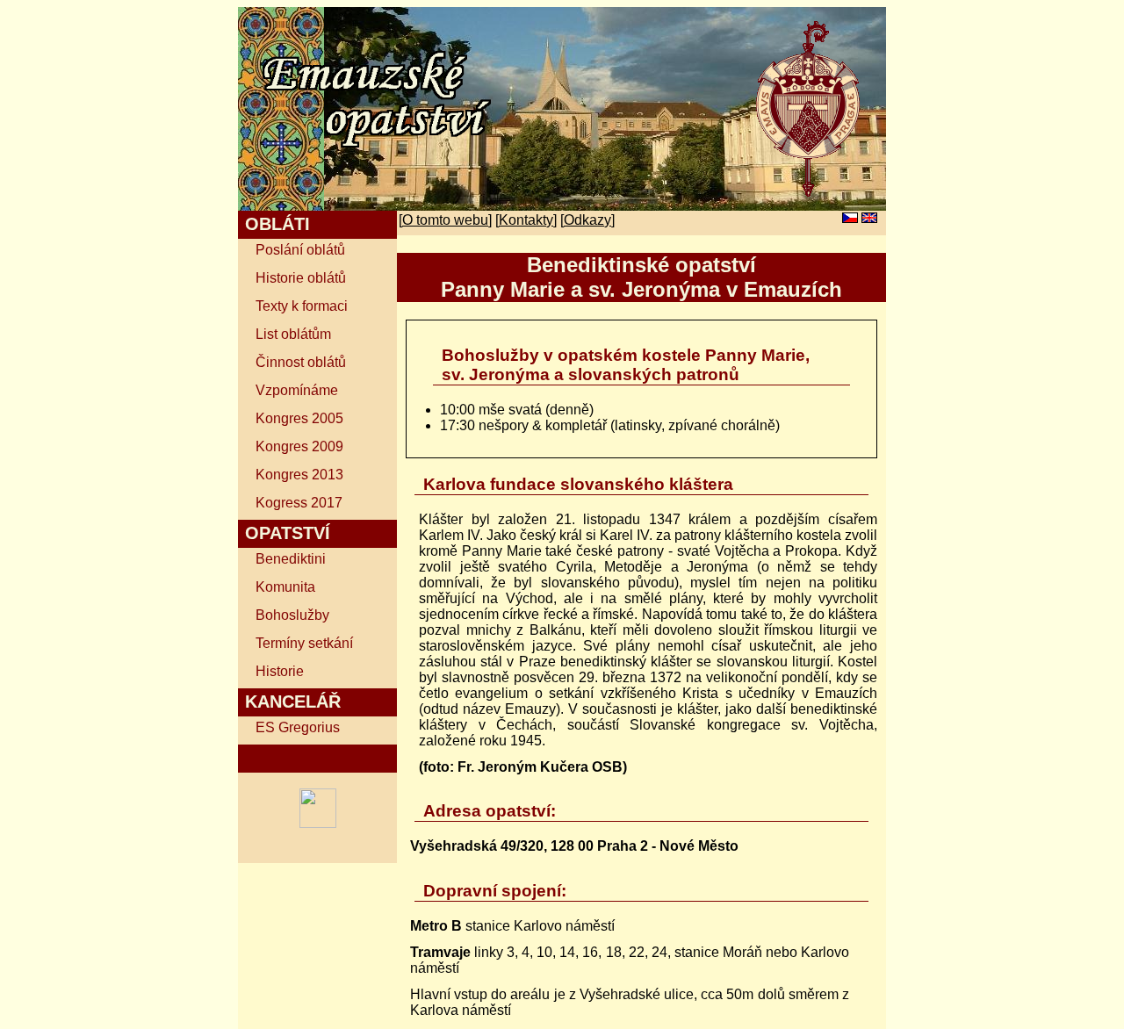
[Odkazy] (587, 219)
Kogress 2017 (299, 502)
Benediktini (291, 558)
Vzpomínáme (297, 390)
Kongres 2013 (299, 474)
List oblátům (293, 334)
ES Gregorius (298, 727)
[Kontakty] (526, 219)
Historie (280, 671)
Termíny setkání (304, 643)
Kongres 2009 (299, 446)
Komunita (285, 586)
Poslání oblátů (300, 249)
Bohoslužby (292, 615)
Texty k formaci (302, 306)
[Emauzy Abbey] (317, 823)
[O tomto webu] (445, 219)
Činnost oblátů (301, 362)
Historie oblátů (301, 277)
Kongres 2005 (299, 418)
